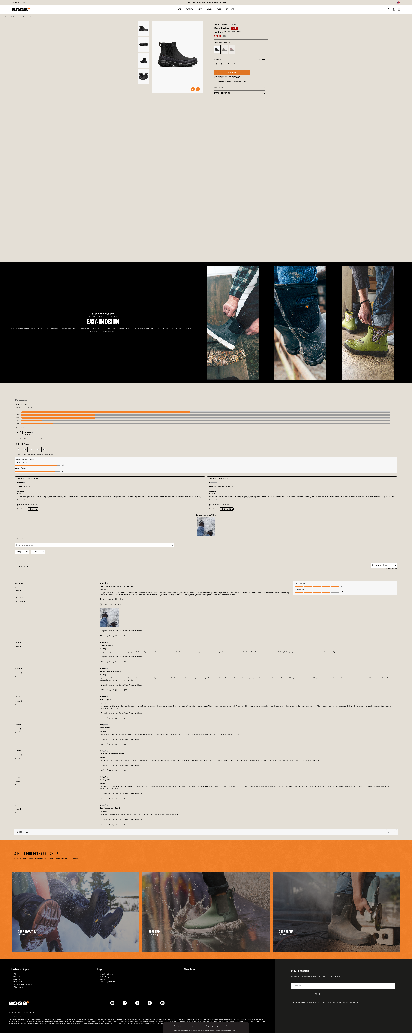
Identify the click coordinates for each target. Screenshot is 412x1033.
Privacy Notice (192, 1026)
